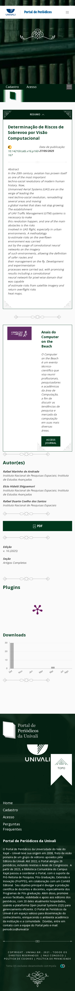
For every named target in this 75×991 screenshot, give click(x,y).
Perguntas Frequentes (12, 826)
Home (8, 803)
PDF (39, 526)
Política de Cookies (18, 958)
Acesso (32, 87)
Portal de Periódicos (38, 12)
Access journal (51, 441)
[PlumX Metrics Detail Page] (37, 609)
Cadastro (12, 87)
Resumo (35, 114)
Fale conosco (53, 955)
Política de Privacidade (54, 958)
